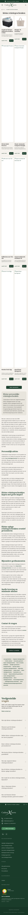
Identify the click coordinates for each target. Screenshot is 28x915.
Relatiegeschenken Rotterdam (12, 681)
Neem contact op (6, 711)
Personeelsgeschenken (18, 679)
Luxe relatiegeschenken (7, 857)
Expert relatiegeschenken (9, 662)
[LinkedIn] (3, 834)
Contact (3, 880)
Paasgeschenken (7, 666)
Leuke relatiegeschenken (9, 675)
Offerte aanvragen (9, 828)
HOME (4, 9)
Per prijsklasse (5, 871)
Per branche (4, 868)
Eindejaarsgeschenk (6, 855)
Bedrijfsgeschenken (8, 677)
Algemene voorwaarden (14, 909)
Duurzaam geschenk (18, 661)
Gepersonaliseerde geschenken (16, 674)
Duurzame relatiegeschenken (8, 850)
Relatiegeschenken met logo (8, 852)
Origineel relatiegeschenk (18, 659)
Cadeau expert (16, 670)
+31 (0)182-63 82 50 (8, 818)
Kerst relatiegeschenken (7, 845)
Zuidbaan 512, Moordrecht (10, 823)
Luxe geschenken (7, 659)
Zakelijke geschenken (14, 664)
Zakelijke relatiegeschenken (8, 843)
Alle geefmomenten (6, 866)
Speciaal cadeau (16, 666)
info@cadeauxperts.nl (8, 821)
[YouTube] (6, 834)
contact (24, 630)
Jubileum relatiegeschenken (8, 847)
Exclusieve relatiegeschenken (10, 668)
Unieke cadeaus (8, 661)
